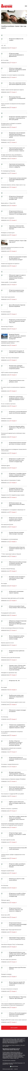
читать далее (14, 1027)
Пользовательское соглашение (9, 1060)
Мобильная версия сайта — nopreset (10, 1069)
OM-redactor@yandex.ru (13, 1042)
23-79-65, (6, 1046)
